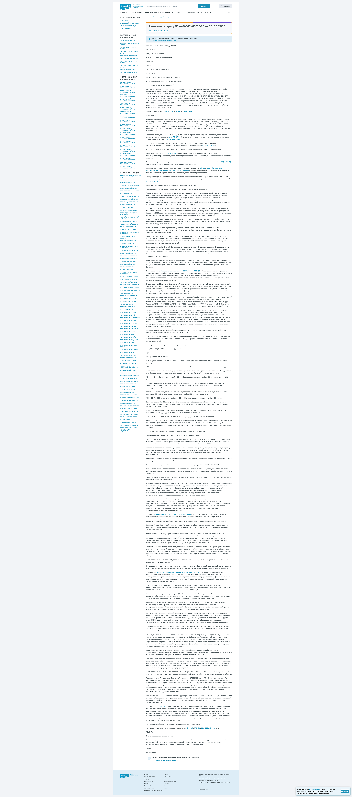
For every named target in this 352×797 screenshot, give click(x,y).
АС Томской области (127, 389)
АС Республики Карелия (128, 331)
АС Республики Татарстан (129, 349)
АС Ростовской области (128, 358)
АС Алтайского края (127, 180)
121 (200, 168)
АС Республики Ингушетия (129, 326)
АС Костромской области (129, 256)
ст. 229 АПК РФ (208, 145)
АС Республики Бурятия (128, 320)
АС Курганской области (128, 264)
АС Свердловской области (129, 376)
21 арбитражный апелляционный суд (127, 167)
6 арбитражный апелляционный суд (127, 104)
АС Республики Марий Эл (128, 337)
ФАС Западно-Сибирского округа (129, 52)
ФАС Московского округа (129, 56)
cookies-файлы (314, 789)
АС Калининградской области (127, 237)
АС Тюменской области (128, 395)
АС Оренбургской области (129, 296)
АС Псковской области (128, 309)
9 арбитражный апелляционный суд (127, 116)
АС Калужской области (128, 241)
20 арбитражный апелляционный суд (127, 163)
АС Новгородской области (129, 287)
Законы (166, 774)
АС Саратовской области (129, 370)
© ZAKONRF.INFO (203, 789)
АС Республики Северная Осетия (128, 346)
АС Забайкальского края (128, 221)
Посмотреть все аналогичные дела (165, 40)
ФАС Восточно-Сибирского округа (129, 44)
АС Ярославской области (129, 425)
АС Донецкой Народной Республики (128, 213)
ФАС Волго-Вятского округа (130, 40)
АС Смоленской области (128, 378)
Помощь (227, 6)
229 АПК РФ (187, 111)
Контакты (166, 783)
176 (176, 111)
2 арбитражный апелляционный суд (127, 87)
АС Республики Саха (127, 342)
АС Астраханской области (129, 188)
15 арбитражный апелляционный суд (127, 142)
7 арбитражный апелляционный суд (127, 108)
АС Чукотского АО (126, 420)
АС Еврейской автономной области (129, 217)
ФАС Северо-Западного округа (128, 62)
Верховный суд (125, 20)
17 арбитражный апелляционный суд (127, 150)
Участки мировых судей (128, 26)
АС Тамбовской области (128, 384)
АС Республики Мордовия (129, 340)
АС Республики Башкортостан (130, 318)
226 (179, 111)
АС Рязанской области (128, 360)
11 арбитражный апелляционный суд (127, 125)
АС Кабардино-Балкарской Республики (129, 233)
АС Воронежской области (129, 205)
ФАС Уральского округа (128, 70)
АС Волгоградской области (129, 199)
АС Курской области (127, 267)
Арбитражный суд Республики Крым (130, 176)
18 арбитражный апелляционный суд (127, 154)
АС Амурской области (127, 183)
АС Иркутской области (128, 229)
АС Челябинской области (129, 411)
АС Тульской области (127, 392)
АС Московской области (128, 279)
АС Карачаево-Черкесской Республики (129, 247)
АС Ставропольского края (129, 381)
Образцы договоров (170, 781)
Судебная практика (136, 12)
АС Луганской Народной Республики (128, 273)
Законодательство (204, 12)
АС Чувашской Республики (129, 417)
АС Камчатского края (127, 243)
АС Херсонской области (128, 409)
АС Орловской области (128, 298)
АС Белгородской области (129, 191)
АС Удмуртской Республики (129, 398)
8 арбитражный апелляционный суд (127, 112)
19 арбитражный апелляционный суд (127, 158)
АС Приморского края (127, 307)
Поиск (204, 6)
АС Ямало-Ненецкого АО (128, 422)
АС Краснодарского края (129, 259)
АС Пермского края (126, 304)
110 (165, 111)
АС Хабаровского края (127, 403)
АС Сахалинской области (129, 373)
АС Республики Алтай (127, 315)
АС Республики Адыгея (128, 312)
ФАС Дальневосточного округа (128, 48)
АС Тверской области (127, 387)
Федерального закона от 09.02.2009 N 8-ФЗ (172, 514)
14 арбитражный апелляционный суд (127, 137)
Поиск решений (125, 28)
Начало (148, 17)
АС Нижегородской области (130, 285)
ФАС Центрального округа (129, 72)
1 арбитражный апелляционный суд (127, 83)
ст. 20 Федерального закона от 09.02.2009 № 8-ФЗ (178, 572)
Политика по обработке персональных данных (212, 778)
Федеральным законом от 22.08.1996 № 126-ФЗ (180, 271)
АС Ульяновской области (129, 400)
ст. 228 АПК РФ (152, 181)
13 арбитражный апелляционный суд (127, 133)
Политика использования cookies (208, 780)
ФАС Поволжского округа (129, 58)
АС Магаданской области (129, 277)
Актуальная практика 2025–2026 (165, 760)
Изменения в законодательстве (153, 790)
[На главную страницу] (132, 7)
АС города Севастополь (128, 210)
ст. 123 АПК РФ (173, 139)
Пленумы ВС (190, 12)
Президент (180, 12)
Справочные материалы (170, 779)
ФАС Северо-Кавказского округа (129, 66)
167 (169, 111)
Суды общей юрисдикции (129, 23)
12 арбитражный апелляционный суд (127, 129)
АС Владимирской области (129, 196)
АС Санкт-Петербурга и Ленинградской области (129, 366)
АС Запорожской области (129, 224)
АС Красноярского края (128, 261)
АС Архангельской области (129, 185)
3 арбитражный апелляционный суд (127, 91)
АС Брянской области (127, 194)
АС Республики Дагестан (128, 323)
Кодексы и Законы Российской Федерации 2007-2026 (214, 782)
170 (172, 111)
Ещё (228, 12)
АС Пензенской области (128, 301)
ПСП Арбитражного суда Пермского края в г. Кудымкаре (128, 429)
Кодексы (123, 12)
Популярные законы (153, 12)
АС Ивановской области (128, 227)
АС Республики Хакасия (128, 355)
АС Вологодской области (129, 202)
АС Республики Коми (127, 334)
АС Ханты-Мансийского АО (129, 406)
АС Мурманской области (128, 282)
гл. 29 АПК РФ (174, 137)
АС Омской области (127, 293)
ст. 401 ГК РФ (162, 706)
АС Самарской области (128, 363)
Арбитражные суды (156, 17)
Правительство (168, 12)
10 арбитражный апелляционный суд (127, 121)
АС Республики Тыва (127, 352)
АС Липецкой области (127, 270)
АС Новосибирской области (130, 290)
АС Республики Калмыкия (129, 329)
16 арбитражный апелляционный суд (127, 146)
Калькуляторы (168, 776)
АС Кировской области (128, 253)
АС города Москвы (126, 207)
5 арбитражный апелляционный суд (127, 99)
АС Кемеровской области (129, 250)
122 (204, 168)
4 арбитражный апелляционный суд (127, 95)
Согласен (344, 791)
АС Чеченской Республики (129, 414)
